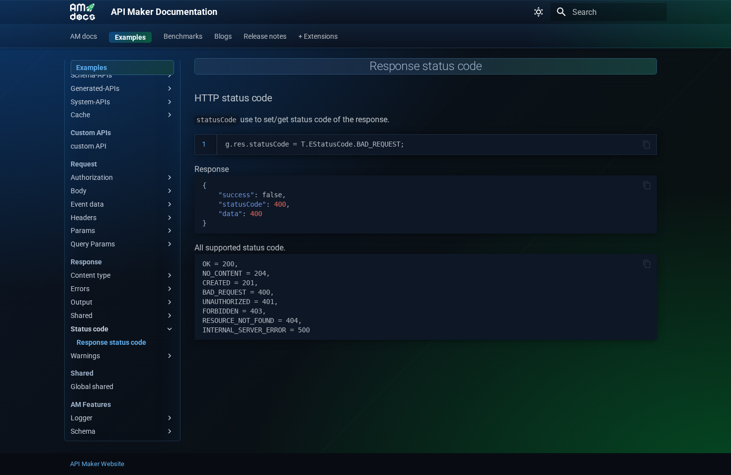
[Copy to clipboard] (646, 145)
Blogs (223, 36)
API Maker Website (97, 464)
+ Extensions (318, 36)
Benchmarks (183, 36)
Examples (130, 37)
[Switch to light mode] (538, 12)
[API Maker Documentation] (82, 11)
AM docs (83, 36)
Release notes (265, 36)
